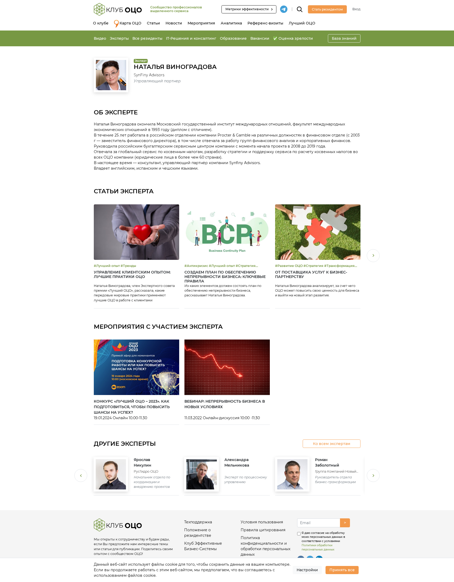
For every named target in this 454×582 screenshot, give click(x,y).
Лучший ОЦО (302, 23)
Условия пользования (262, 522)
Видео (100, 38)
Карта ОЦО (130, 23)
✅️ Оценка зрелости (293, 38)
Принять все (342, 570)
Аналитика (231, 23)
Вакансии (259, 38)
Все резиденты (147, 38)
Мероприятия (201, 23)
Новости (174, 23)
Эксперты (119, 38)
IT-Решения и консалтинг (191, 38)
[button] (373, 256)
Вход (356, 9)
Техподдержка (198, 522)
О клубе (101, 23)
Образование (233, 38)
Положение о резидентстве (197, 533)
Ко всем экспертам (331, 443)
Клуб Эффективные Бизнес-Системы (203, 546)
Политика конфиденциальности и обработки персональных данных (265, 546)
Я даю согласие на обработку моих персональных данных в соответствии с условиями (323, 541)
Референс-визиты (265, 23)
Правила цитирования (263, 530)
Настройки (307, 570)
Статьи (153, 23)
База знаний (344, 38)
